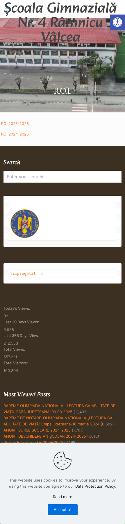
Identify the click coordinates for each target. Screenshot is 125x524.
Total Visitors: (16, 363)
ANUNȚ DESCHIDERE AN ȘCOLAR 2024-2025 (44, 436)
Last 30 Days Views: (21, 322)
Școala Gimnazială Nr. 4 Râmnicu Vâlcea (60, 8)
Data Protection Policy (95, 486)
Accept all (63, 509)
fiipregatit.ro (26, 273)
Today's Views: (17, 308)
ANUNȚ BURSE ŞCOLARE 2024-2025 (37, 430)
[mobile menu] (8, 9)
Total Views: (14, 349)
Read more (62, 496)
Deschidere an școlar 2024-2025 (33, 442)
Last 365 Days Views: (22, 335)
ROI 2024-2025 (15, 134)
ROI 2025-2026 (15, 123)
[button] (117, 22)
